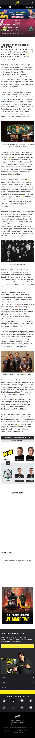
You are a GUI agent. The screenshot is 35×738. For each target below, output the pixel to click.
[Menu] (2, 2)
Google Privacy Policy (17, 732)
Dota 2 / (4, 33)
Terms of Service (12, 730)
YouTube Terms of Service (23, 730)
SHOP (17, 692)
